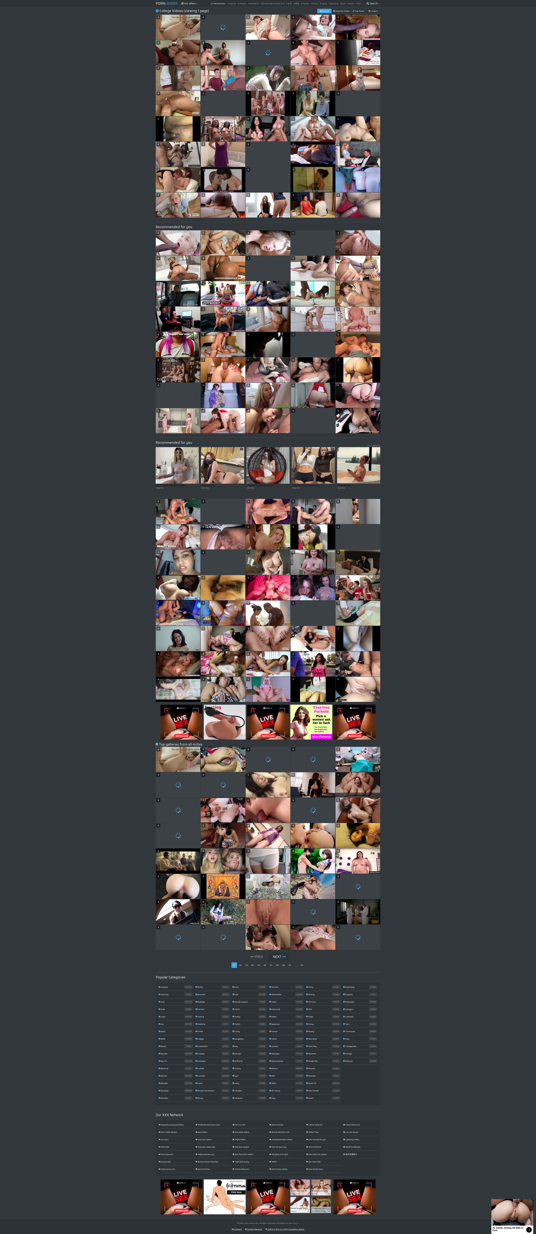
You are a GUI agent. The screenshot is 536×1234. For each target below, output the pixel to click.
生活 (289, 3)
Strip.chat (159, 488)
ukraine (232, 3)
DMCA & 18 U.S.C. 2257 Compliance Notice (285, 1229)
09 (283, 965)
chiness (305, 3)
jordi (343, 3)
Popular (325, 11)
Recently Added (342, 11)
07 (271, 965)
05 (259, 965)
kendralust (254, 3)
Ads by (373, 445)
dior (359, 3)
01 (234, 965)
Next (277, 956)
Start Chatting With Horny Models (171, 485)
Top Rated (359, 11)
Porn (167, 3)
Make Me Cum (208, 485)
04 (252, 965)
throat (315, 3)
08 (277, 965)
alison (351, 3)
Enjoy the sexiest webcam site (260, 485)
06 (265, 965)
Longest (374, 11)
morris (324, 3)
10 (290, 965)
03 (246, 965)
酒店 (297, 3)
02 (240, 965)
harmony (334, 3)
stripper (242, 3)
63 (302, 965)
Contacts (238, 1229)
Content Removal (254, 1229)
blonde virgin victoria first (273, 3)
